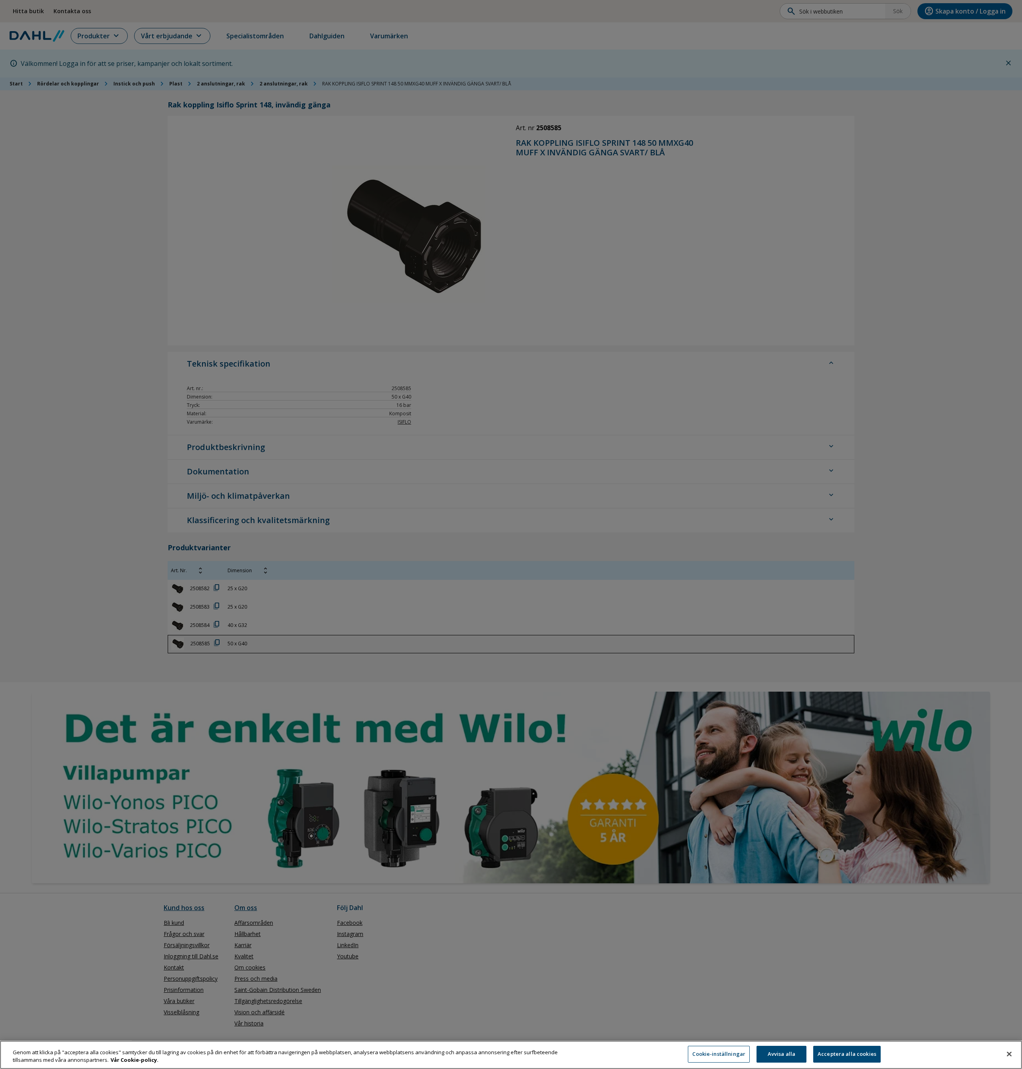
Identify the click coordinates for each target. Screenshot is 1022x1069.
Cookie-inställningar (718, 1053)
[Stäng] (1009, 1054)
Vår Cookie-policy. (134, 1060)
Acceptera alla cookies (847, 1053)
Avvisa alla (781, 1053)
